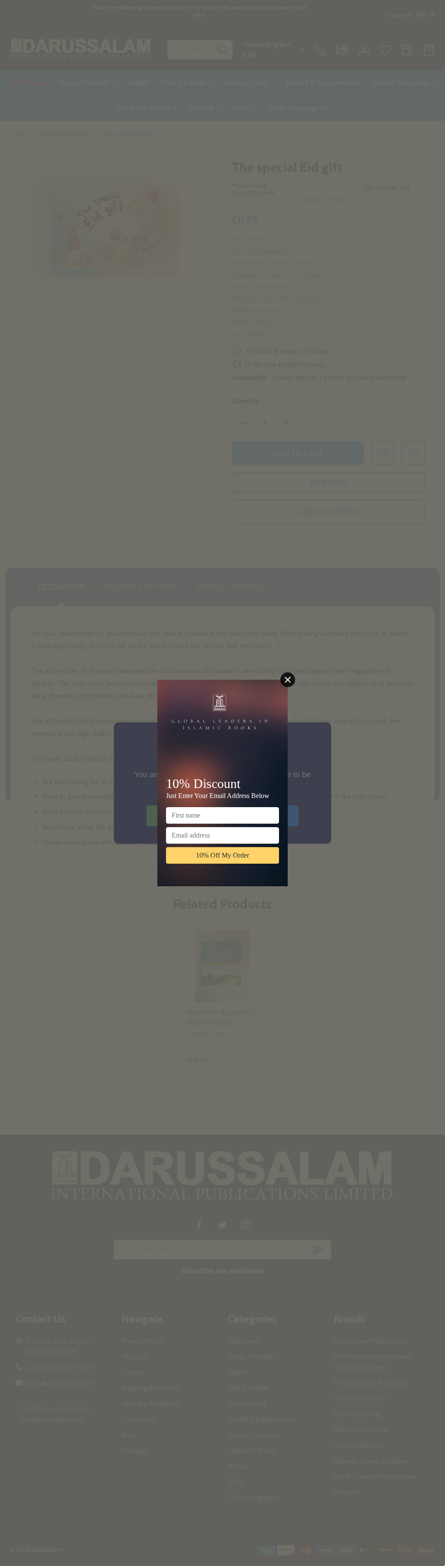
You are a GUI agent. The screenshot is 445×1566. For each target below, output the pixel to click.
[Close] (287, 679)
